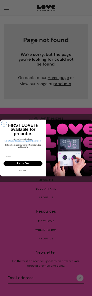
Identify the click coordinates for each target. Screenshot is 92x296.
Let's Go (23, 163)
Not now (23, 170)
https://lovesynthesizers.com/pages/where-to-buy (23, 141)
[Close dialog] (4, 123)
